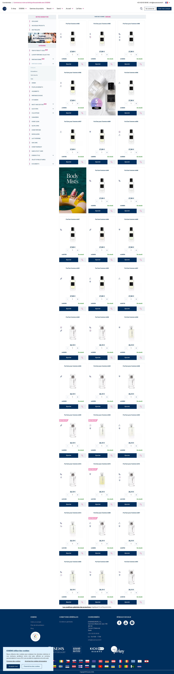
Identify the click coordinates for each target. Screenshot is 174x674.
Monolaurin (35, 134)
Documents (35, 164)
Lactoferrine (36, 138)
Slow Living (35, 125)
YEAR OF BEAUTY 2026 (40, 50)
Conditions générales (66, 622)
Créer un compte (36, 622)
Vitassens (35, 100)
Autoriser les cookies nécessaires (36, 661)
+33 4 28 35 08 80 (142, 2)
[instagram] (132, 623)
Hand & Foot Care (37, 151)
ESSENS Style (36, 155)
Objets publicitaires (38, 159)
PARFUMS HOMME (37, 63)
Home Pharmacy (37, 147)
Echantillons (34, 71)
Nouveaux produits (38, 25)
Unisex (34, 83)
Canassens (35, 117)
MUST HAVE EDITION (39, 104)
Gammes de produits (37, 8)
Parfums (33, 67)
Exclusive (35, 21)
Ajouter (68, 64)
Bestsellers (36, 30)
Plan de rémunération (37, 625)
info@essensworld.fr (156, 2)
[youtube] (126, 623)
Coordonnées (7, 2)
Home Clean (35, 121)
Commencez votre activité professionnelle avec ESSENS (31, 2)
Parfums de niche (37, 95)
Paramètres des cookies (32, 666)
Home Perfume (36, 130)
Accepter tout (13, 666)
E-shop (13, 8)
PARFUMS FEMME (38, 59)
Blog (32, 628)
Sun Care (34, 142)
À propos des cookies (13, 661)
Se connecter (150, 8)
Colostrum (35, 113)
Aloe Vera (35, 109)
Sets (32, 79)
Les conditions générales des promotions (77, 607)
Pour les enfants (37, 87)
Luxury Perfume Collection (41, 54)
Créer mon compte (164, 8)
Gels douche (34, 75)
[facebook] (119, 623)
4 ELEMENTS (35, 91)
